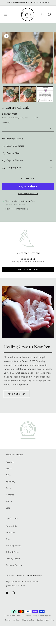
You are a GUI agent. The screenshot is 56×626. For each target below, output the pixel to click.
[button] (6, 14)
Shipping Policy (13, 545)
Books (9, 468)
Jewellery (10, 481)
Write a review (28, 269)
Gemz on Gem (17, 615)
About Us (10, 532)
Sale (8, 508)
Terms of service (12, 620)
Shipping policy (28, 620)
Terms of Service (14, 565)
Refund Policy (13, 552)
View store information (16, 208)
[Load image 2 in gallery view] (28, 94)
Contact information (45, 620)
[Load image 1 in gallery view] (11, 94)
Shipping (16, 118)
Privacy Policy (13, 558)
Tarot (8, 488)
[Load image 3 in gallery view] (45, 94)
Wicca (9, 501)
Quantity (6, 122)
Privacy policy (45, 615)
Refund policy (31, 615)
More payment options (28, 193)
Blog (8, 539)
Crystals (10, 462)
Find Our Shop (17, 394)
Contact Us (11, 526)
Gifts (8, 475)
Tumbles (10, 494)
